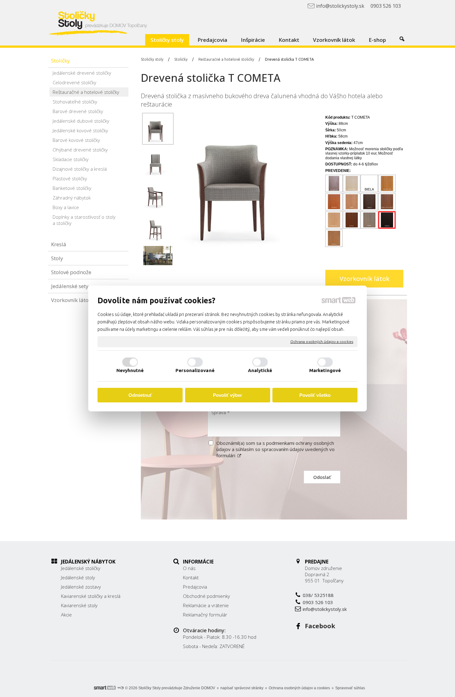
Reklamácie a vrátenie (206, 605)
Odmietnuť (140, 395)
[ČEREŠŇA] (334, 202)
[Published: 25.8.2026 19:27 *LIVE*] (120, 688)
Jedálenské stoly (78, 577)
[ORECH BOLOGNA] (387, 202)
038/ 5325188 (318, 595)
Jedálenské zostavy (81, 587)
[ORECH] (369, 202)
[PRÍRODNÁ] (334, 220)
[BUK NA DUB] (387, 183)
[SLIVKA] (352, 220)
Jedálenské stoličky (80, 568)
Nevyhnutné (130, 370)
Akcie (66, 615)
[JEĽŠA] (352, 202)
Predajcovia (195, 587)
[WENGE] (387, 220)
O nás (189, 568)
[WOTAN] (334, 238)
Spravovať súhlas (350, 688)
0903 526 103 (318, 602)
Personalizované (195, 370)
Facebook (320, 626)
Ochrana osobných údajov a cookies (321, 342)
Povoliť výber (227, 395)
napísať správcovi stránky (241, 688)
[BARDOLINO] (352, 183)
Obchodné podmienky (206, 596)
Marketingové (325, 370)
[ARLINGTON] (334, 183)
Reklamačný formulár (205, 615)
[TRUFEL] (369, 220)
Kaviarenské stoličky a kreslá (90, 596)
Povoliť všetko (315, 395)
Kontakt (191, 577)
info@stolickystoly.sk (325, 609)
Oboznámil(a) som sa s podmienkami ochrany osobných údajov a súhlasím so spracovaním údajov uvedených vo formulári (275, 449)
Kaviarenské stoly (79, 605)
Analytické (260, 370)
